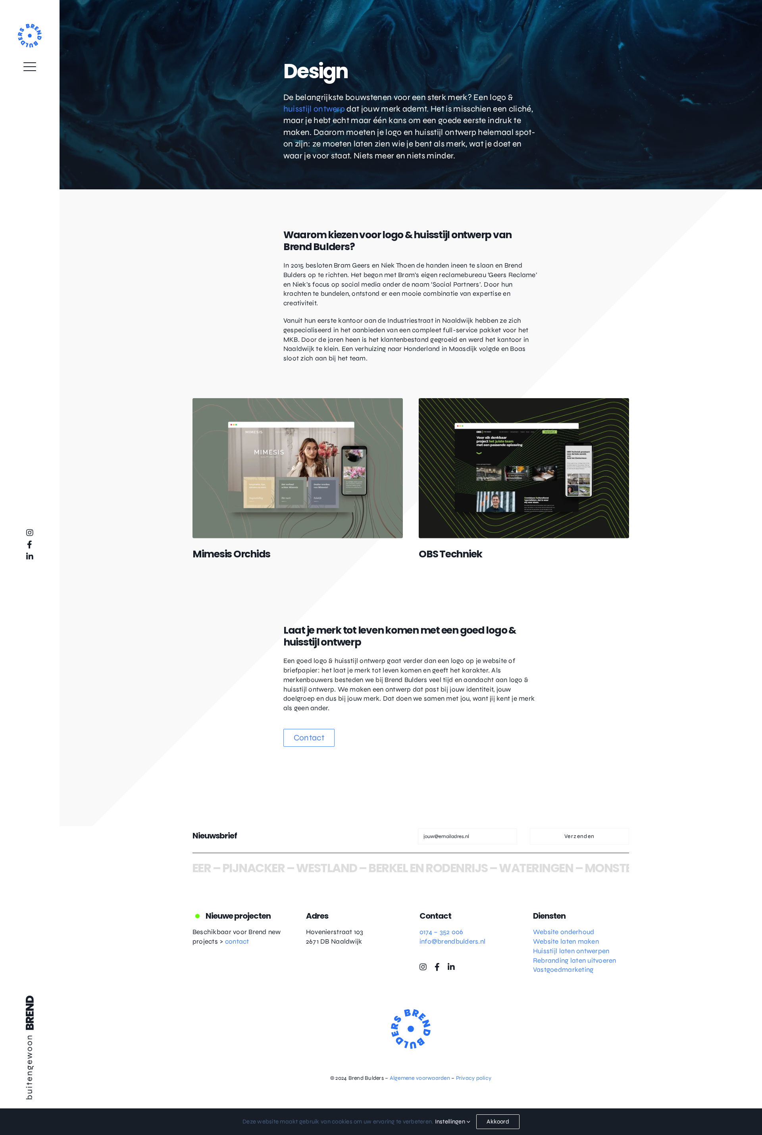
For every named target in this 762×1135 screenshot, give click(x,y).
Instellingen (450, 1121)
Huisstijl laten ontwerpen (571, 951)
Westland (287, 868)
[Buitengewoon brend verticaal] (30, 999)
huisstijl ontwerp (314, 109)
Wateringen (497, 868)
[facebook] (29, 545)
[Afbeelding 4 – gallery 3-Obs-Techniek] (524, 401)
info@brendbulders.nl (452, 941)
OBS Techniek (450, 554)
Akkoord (498, 1121)
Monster (572, 868)
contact (237, 941)
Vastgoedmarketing (563, 969)
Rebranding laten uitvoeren (574, 960)
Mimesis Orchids (231, 554)
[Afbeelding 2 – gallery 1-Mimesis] (297, 401)
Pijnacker (214, 868)
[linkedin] (29, 557)
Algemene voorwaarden (420, 1078)
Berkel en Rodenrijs (389, 868)
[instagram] (29, 533)
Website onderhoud (563, 932)
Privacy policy (474, 1078)
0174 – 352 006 (441, 932)
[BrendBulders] (30, 27)
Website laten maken (566, 941)
